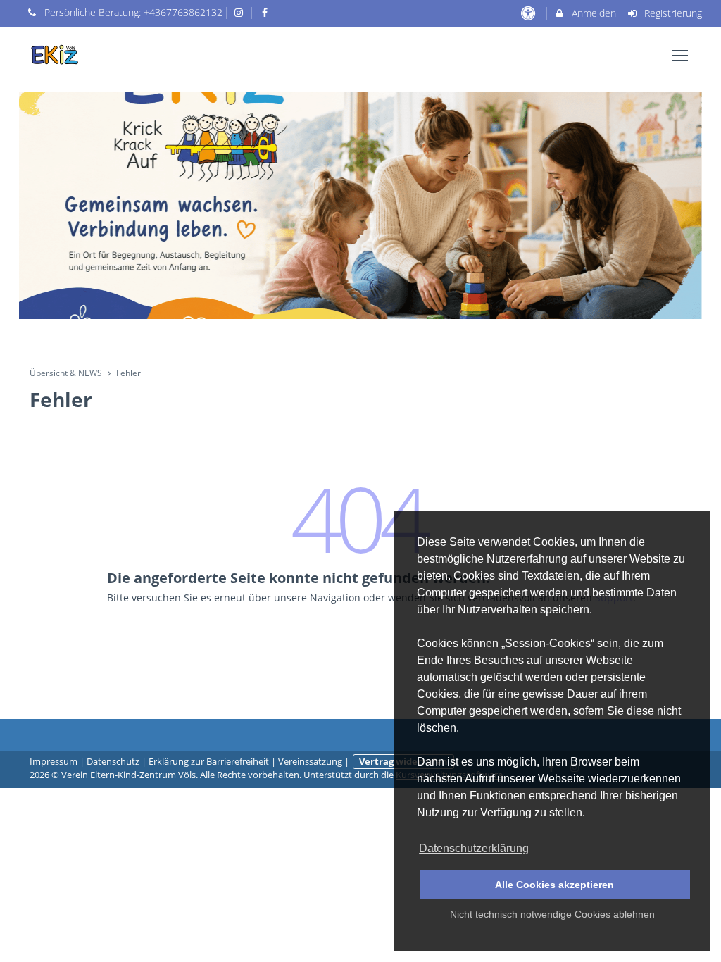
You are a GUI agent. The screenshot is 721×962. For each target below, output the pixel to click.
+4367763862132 (183, 12)
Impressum (53, 762)
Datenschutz (113, 762)
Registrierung (671, 13)
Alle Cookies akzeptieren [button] (554, 884)
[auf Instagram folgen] (241, 12)
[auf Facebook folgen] (266, 12)
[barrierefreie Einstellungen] (529, 13)
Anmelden (592, 13)
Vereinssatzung (310, 762)
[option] (360, 205)
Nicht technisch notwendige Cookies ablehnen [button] (552, 914)
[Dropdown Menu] (680, 55)
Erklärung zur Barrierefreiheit (209, 762)
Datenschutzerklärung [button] (474, 848)
